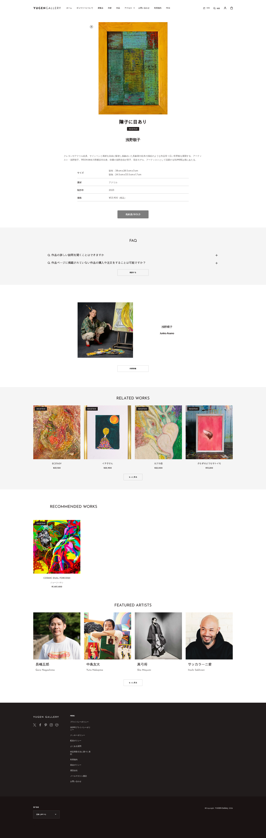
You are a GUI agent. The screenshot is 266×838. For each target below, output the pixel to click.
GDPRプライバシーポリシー (80, 728)
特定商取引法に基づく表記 (80, 752)
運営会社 (74, 770)
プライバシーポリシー (79, 722)
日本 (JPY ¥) (41, 814)
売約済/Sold (133, 214)
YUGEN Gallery (221, 808)
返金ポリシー (75, 765)
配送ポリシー (75, 740)
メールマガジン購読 (78, 776)
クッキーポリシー (77, 735)
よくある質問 (75, 746)
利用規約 (74, 759)
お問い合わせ (75, 781)
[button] (216, 8)
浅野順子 (133, 139)
